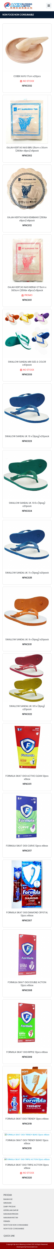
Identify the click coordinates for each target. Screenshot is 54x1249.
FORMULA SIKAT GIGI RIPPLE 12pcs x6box (27, 1052)
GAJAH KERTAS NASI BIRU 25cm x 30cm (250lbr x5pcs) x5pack (27, 149)
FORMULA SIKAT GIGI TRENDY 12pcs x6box (27, 1118)
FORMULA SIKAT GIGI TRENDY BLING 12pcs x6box (27, 1142)
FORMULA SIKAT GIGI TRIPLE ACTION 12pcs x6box (27, 1166)
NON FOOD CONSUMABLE (14, 1228)
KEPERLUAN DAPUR (11, 1210)
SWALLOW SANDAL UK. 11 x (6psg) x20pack (27, 572)
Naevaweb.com (32, 1247)
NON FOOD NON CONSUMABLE (16, 1225)
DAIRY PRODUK (10, 1206)
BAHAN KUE (8, 1199)
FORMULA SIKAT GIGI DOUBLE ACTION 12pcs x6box (27, 984)
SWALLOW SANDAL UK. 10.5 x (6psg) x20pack (27, 504)
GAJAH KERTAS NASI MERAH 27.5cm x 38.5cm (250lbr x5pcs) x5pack (27, 289)
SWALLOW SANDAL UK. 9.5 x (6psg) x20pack (27, 708)
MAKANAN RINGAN (11, 1214)
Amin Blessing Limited (23, 1244)
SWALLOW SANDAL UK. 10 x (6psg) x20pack (27, 436)
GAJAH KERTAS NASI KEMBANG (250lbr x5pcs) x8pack (27, 219)
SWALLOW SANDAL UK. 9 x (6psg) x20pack (27, 639)
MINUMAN (7, 1203)
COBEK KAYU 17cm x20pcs (27, 76)
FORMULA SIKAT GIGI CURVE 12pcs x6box (27, 845)
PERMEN (7, 1221)
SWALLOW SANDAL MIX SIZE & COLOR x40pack (27, 363)
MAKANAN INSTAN (11, 1217)
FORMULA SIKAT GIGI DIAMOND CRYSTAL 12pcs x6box (27, 914)
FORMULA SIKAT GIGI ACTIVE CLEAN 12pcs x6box (27, 777)
